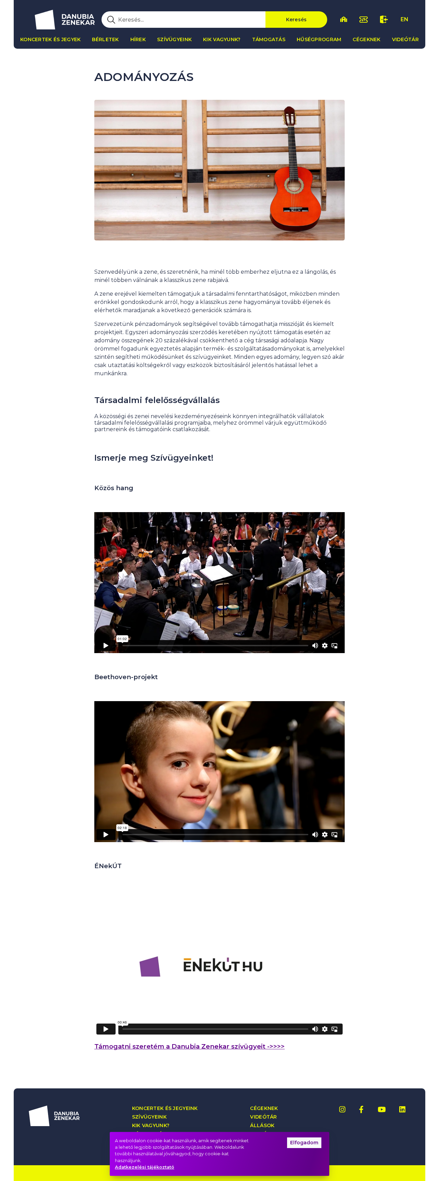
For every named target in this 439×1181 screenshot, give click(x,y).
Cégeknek (366, 39)
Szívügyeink (174, 39)
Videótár (405, 39)
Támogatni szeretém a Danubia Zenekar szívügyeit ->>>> (189, 1046)
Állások (262, 1126)
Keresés (296, 19)
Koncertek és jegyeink (165, 1108)
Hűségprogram (319, 39)
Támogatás (269, 39)
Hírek (138, 39)
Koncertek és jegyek (50, 39)
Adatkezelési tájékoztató (144, 1167)
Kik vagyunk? (221, 39)
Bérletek (105, 39)
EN (404, 19)
